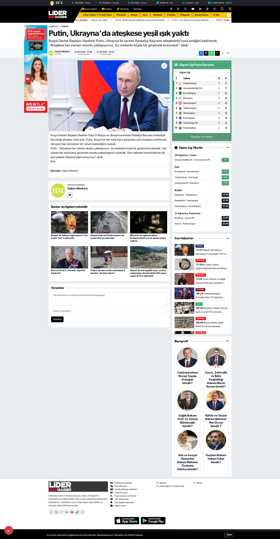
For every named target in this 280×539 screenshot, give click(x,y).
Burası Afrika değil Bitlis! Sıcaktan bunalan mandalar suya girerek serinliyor (209, 324)
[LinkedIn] (66, 512)
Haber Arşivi (120, 506)
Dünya (134, 15)
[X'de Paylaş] (206, 53)
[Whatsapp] (82, 512)
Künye (199, 483)
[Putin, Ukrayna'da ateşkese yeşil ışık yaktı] (109, 95)
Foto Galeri (91, 9)
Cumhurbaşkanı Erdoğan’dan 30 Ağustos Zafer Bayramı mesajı (209, 295)
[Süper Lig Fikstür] (227, 148)
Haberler (53, 27)
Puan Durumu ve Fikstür (125, 496)
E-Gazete (219, 15)
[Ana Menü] (228, 9)
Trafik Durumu (120, 493)
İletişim (138, 9)
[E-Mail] (70, 195)
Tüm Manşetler (121, 499)
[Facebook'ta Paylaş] (201, 53)
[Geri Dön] (8, 530)
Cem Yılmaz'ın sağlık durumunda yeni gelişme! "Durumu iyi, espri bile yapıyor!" (210, 281)
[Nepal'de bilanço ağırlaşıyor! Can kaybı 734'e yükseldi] (69, 222)
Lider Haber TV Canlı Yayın (97, 15)
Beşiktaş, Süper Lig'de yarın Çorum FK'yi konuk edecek (212, 310)
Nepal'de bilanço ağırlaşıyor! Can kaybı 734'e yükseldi (211, 252)
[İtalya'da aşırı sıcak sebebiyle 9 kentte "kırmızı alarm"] (109, 257)
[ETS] (35, 69)
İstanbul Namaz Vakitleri (125, 489)
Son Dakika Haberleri (124, 502)
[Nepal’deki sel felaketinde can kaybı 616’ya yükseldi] (109, 222)
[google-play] (153, 520)
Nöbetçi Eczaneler (123, 483)
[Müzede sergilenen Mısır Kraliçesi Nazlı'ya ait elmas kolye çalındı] (148, 222)
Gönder (57, 319)
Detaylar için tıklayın (202, 137)
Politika (171, 15)
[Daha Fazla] (217, 53)
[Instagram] (61, 512)
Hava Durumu (120, 486)
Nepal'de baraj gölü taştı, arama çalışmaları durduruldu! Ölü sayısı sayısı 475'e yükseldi (148, 273)
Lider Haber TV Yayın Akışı (172, 486)
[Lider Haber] (58, 14)
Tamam (229, 535)
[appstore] (127, 520)
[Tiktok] (77, 512)
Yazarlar (124, 9)
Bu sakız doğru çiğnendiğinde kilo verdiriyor (211, 266)
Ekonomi (121, 15)
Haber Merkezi (78, 188)
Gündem (157, 15)
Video (108, 9)
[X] (56, 512)
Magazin (185, 15)
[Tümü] (227, 238)
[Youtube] (72, 512)
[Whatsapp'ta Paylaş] (211, 53)
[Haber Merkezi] (58, 190)
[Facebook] (51, 512)
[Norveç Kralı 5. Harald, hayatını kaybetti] (69, 257)
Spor (145, 15)
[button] (229, 15)
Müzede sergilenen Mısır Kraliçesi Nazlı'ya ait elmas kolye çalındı (148, 238)
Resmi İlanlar (201, 15)
